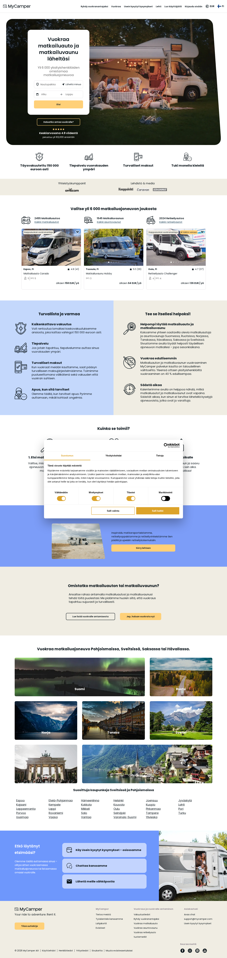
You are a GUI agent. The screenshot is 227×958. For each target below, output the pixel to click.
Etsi (59, 104)
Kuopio (150, 805)
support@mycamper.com (198, 919)
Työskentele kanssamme (109, 919)
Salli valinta (113, 510)
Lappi (52, 809)
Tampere (152, 813)
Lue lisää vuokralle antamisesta (90, 616)
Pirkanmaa (153, 809)
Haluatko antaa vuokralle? (58, 122)
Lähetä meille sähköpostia (95, 881)
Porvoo (21, 813)
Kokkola (86, 805)
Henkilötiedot (66, 950)
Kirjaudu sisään (193, 6)
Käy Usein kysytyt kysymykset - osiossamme (108, 850)
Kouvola (119, 805)
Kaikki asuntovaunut (109, 222)
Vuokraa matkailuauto (146, 923)
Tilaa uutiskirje (29, 926)
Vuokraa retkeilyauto (145, 932)
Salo (84, 813)
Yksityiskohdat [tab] (113, 455)
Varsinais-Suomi (125, 817)
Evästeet (100, 927)
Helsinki (119, 800)
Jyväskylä (185, 800)
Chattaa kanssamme (91, 866)
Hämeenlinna (90, 800)
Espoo (20, 800)
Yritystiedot (82, 950)
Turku (182, 813)
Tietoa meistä (103, 914)
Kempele (55, 805)
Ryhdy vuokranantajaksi (94, 6)
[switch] (96, 498)
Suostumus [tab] (67, 455)
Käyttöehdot (49, 950)
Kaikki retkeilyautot (170, 222)
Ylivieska (151, 817)
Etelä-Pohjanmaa (61, 800)
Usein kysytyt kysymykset (138, 6)
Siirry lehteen (143, 548)
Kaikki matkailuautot (46, 222)
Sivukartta (97, 950)
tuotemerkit (140, 936)
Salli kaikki (157, 510)
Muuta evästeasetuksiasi (119, 950)
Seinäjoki (120, 813)
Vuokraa (116, 6)
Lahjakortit (101, 923)
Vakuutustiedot (142, 914)
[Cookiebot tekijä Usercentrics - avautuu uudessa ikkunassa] (166, 445)
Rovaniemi (56, 813)
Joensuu (152, 800)
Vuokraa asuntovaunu (146, 927)
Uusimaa (22, 817)
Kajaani (21, 805)
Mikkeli (85, 809)
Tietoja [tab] (160, 455)
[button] (209, 6)
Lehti (158, 6)
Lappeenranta (26, 809)
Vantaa (86, 817)
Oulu (117, 809)
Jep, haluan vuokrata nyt (140, 616)
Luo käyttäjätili (173, 6)
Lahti (181, 805)
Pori (180, 809)
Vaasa (53, 817)
